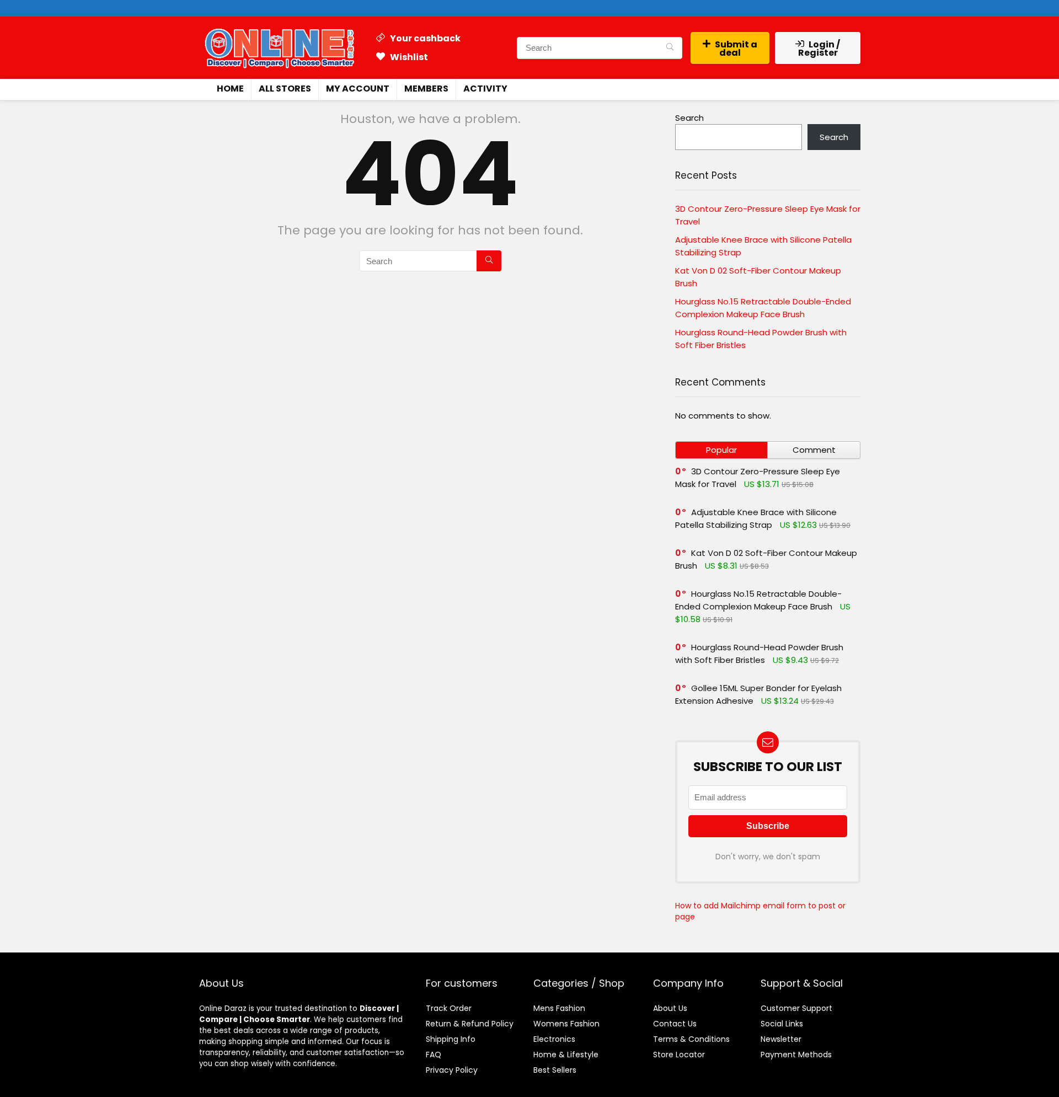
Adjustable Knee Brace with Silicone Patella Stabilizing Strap (756, 518)
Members (426, 88)
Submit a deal (736, 48)
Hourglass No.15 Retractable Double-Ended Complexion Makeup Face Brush (758, 600)
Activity (485, 88)
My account (357, 88)
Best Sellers (554, 1069)
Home (230, 88)
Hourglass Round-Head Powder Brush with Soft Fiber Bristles (759, 653)
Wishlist (408, 57)
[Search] (669, 48)
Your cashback (424, 38)
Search (689, 118)
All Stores (285, 88)
